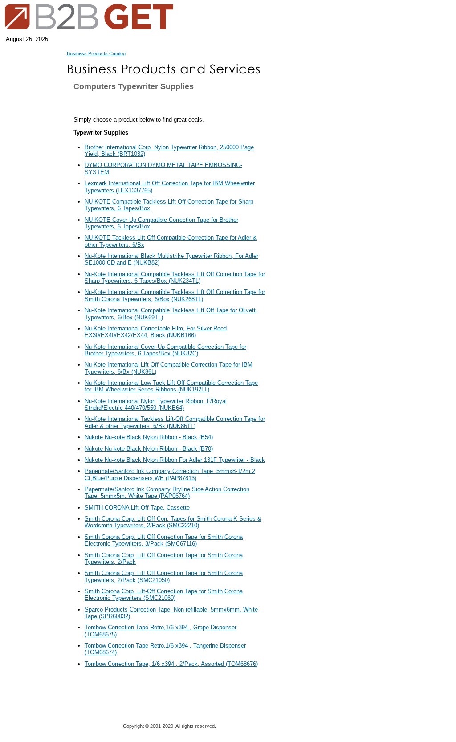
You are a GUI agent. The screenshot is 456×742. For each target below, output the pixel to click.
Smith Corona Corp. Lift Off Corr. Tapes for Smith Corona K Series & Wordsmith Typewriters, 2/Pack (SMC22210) (173, 522)
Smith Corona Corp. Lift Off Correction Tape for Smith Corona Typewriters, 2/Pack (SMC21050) (164, 576)
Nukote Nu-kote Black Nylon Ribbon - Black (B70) (149, 448)
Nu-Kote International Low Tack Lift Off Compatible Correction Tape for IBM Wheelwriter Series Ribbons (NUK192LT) (171, 386)
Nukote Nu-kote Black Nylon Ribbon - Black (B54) (149, 437)
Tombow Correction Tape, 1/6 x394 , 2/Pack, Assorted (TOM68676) (171, 663)
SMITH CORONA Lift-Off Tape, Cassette (137, 507)
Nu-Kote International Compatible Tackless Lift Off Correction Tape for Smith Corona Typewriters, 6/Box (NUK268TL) (175, 295)
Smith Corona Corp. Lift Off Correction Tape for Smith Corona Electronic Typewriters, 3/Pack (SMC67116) (164, 540)
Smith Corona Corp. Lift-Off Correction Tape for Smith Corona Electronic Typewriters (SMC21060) (164, 594)
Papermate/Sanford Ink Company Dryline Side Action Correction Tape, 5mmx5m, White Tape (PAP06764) (167, 492)
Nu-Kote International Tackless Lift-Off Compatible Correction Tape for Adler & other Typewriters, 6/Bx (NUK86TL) (175, 422)
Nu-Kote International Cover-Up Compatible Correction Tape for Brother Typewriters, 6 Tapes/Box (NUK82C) (165, 350)
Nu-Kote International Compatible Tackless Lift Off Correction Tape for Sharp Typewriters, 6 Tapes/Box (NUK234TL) (175, 277)
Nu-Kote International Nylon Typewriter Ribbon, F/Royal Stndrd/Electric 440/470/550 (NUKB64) (156, 404)
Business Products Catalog (96, 53)
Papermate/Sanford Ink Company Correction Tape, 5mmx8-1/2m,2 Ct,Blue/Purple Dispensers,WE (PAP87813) (170, 474)
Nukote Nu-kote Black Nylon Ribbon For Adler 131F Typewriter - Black (175, 460)
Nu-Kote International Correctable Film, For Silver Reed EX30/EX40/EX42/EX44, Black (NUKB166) (156, 331)
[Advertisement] (309, 262)
